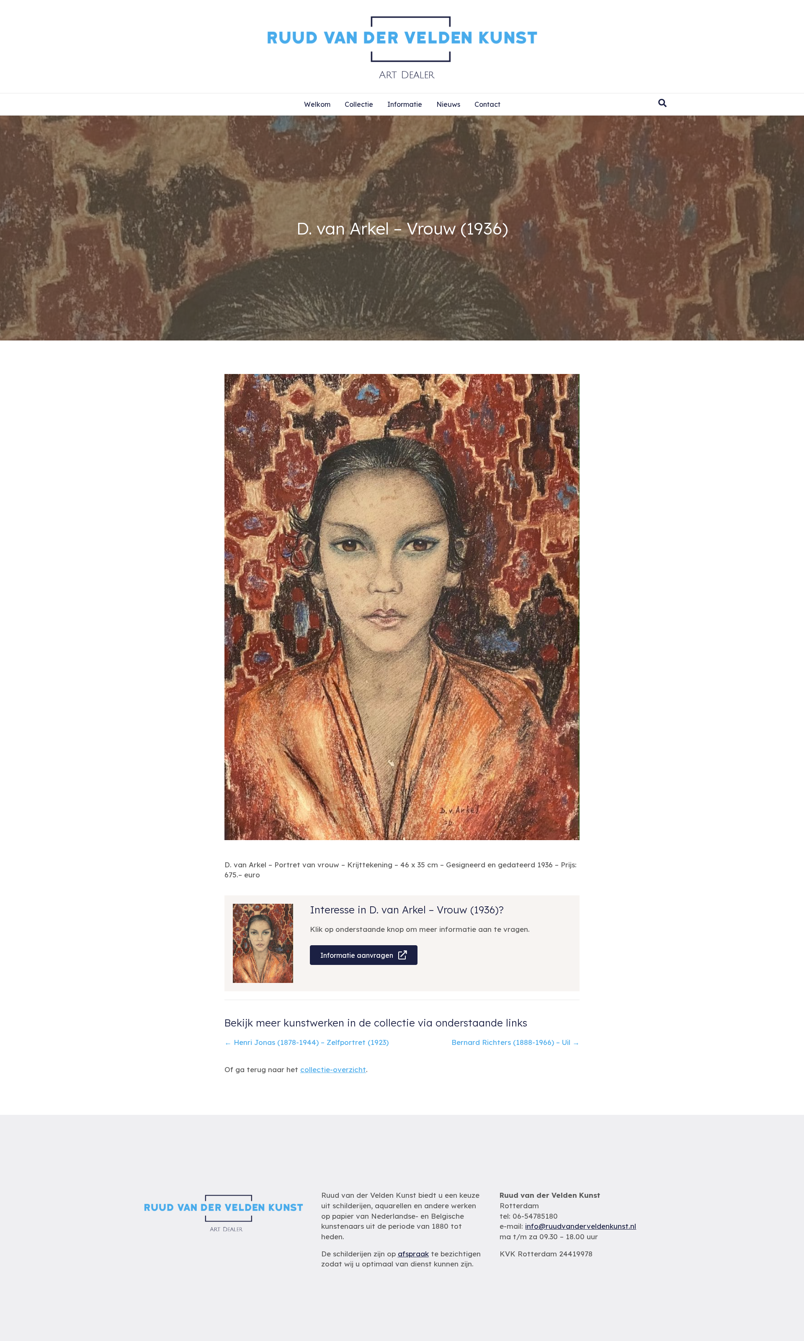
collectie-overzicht (333, 1069)
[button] (363, 955)
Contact (487, 104)
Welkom (317, 104)
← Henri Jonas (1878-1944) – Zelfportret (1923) (306, 1042)
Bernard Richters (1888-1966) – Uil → (515, 1042)
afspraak (413, 1253)
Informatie (404, 104)
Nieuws (448, 104)
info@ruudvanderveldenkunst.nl (580, 1226)
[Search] (662, 103)
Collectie (359, 104)
